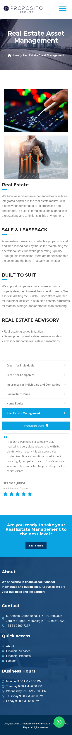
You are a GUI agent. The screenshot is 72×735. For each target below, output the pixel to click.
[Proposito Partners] (23, 9)
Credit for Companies (21, 375)
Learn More (36, 545)
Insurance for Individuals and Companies (33, 384)
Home (15, 55)
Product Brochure (34, 425)
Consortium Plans (18, 394)
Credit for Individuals (20, 365)
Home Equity (15, 403)
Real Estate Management (23, 413)
